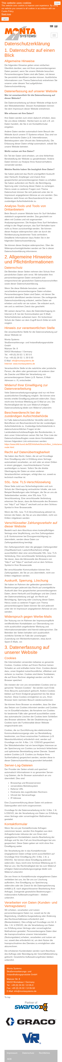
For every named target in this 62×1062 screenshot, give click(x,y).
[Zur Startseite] (21, 39)
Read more (6, 14)
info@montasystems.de (25, 991)
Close (57, 3)
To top (7, 997)
